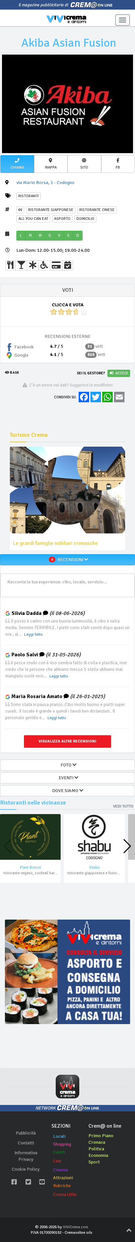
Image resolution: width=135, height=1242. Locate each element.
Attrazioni (63, 1178)
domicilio (85, 218)
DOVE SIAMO (65, 790)
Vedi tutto (123, 806)
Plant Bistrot (30, 867)
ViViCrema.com (75, 1227)
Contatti (26, 1143)
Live (57, 1161)
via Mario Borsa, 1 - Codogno (45, 182)
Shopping (62, 1144)
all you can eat (33, 218)
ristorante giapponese (50, 209)
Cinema (60, 1170)
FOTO (65, 765)
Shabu (94, 867)
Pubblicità (26, 1133)
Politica (96, 1149)
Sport (94, 1162)
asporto (62, 218)
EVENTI (65, 778)
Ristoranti (28, 196)
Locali (59, 1136)
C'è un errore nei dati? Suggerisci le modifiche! (70, 385)
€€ (20, 209)
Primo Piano (100, 1135)
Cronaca (96, 1142)
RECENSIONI (67, 559)
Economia (98, 1155)
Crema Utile (65, 1194)
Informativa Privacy (25, 1156)
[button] (17, 164)
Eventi (59, 1152)
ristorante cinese (97, 209)
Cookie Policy (26, 1169)
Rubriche (62, 1185)
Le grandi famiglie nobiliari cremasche (55, 543)
